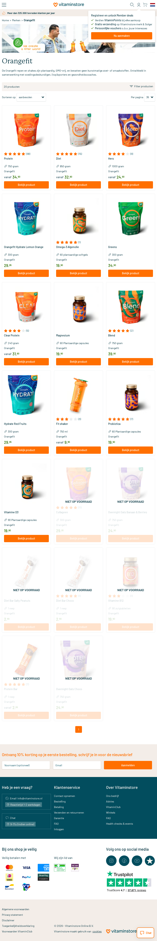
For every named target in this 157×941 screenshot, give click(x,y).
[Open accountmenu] (139, 5)
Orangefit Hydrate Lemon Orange (23, 247)
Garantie (59, 818)
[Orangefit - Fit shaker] (78, 395)
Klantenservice (67, 787)
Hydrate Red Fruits (15, 423)
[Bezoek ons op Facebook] (124, 860)
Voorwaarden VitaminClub (17, 931)
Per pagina (137, 97)
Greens (112, 247)
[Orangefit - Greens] (130, 218)
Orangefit (9, 171)
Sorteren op (9, 97)
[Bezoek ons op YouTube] (137, 860)
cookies (97, 931)
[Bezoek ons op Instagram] (111, 860)
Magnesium (63, 335)
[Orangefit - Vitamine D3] (26, 483)
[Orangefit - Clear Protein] (26, 306)
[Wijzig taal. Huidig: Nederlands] (152, 5)
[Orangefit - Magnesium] (78, 306)
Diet (58, 158)
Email (59, 765)
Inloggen (59, 829)
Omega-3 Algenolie (67, 247)
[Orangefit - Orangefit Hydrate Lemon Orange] (26, 218)
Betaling (59, 807)
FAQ (56, 823)
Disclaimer (8, 920)
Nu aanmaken (122, 35)
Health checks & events (119, 823)
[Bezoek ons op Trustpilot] (150, 860)
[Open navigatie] (4, 5)
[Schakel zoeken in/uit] (132, 5)
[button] (26, 154)
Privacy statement (12, 914)
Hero (111, 158)
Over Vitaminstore (122, 787)
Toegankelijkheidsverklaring (18, 925)
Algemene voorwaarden (15, 909)
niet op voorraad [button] (78, 501)
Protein (8, 158)
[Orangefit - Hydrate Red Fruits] (26, 395)
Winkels (110, 812)
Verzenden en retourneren (69, 812)
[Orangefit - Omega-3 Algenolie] (78, 218)
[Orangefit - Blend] (130, 306)
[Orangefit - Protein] (26, 129)
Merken (16, 20)
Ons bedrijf (112, 795)
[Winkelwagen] (145, 4)
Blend (111, 335)
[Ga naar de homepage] (68, 5)
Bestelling (59, 801)
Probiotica (114, 423)
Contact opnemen (64, 795)
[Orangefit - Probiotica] (130, 395)
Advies (110, 801)
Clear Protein (12, 335)
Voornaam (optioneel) (16, 765)
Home (5, 20)
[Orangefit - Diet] (78, 129)
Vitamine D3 (11, 512)
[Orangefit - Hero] (130, 129)
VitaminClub (113, 807)
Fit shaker (62, 423)
